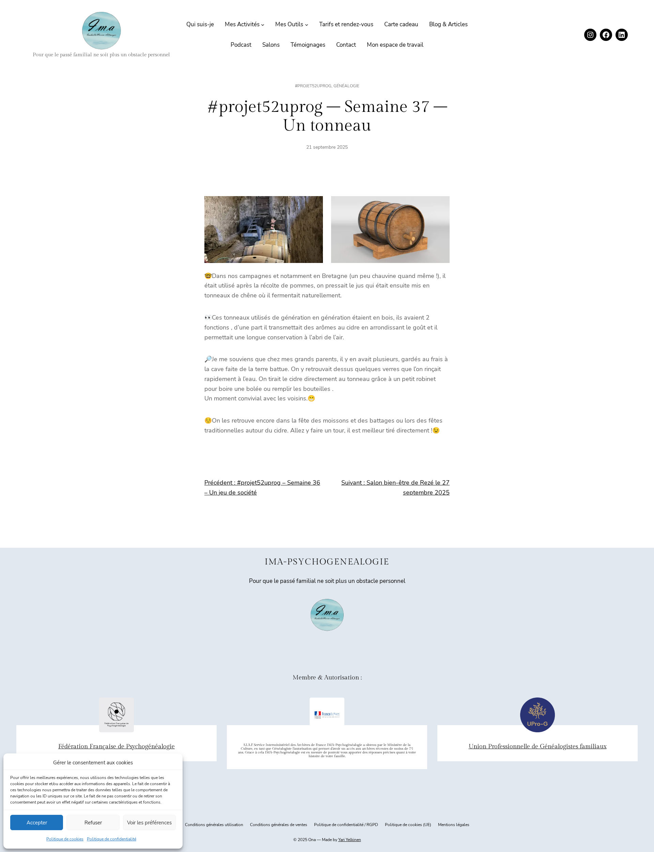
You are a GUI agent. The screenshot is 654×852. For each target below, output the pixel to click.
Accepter (37, 822)
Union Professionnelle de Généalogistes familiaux (538, 746)
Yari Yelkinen (349, 839)
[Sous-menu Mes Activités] (262, 24)
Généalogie (346, 86)
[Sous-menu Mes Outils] (306, 24)
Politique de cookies (64, 839)
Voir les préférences (149, 822)
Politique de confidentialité (111, 839)
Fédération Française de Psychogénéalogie (116, 746)
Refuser (93, 822)
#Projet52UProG (313, 86)
